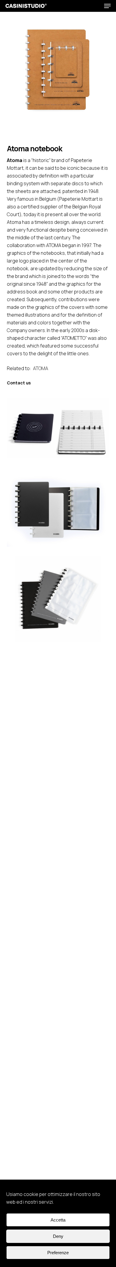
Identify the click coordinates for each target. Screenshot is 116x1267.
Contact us (19, 383)
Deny (58, 1236)
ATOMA (40, 368)
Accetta (58, 1219)
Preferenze (58, 1252)
